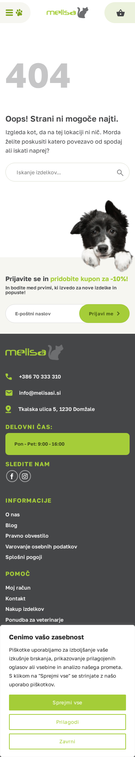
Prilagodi (67, 722)
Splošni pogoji (23, 557)
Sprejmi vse (67, 702)
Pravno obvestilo (27, 536)
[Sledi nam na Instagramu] (25, 476)
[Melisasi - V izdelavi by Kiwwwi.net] (67, 12)
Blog (11, 525)
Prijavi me (101, 313)
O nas (12, 514)
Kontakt (15, 598)
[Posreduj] (120, 172)
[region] (67, 691)
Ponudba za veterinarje (34, 620)
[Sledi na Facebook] (12, 476)
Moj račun (18, 588)
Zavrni (67, 741)
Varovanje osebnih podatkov (41, 547)
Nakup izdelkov (24, 609)
